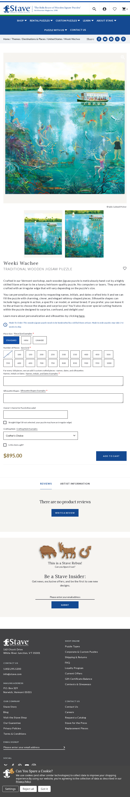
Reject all (28, 789)
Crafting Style (20, 429)
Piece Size (18, 333)
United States (54, 39)
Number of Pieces (17, 347)
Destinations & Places (34, 39)
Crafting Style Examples (27, 429)
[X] (117, 39)
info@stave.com (12, 674)
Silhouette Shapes (25, 390)
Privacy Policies (12, 728)
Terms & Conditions (14, 733)
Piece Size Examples (23, 333)
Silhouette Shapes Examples (33, 390)
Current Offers (73, 673)
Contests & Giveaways (78, 684)
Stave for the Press (76, 722)
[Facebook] (99, 39)
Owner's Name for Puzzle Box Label (19, 408)
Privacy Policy (23, 781)
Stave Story (10, 706)
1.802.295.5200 (12, 668)
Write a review (65, 513)
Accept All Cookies (44, 789)
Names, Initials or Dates (43, 372)
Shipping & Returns (76, 657)
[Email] (105, 39)
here (82, 315)
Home (6, 39)
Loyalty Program (74, 668)
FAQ (67, 662)
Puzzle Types (72, 646)
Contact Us (78, 29)
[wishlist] (125, 268)
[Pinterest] (123, 39)
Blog (5, 712)
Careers (69, 712)
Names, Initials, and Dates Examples (42, 373)
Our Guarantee (12, 722)
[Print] (111, 39)
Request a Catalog (75, 717)
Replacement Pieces (76, 728)
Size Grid (25, 347)
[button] (94, 9)
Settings (10, 789)
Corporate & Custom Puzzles (81, 651)
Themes (16, 39)
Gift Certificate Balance (78, 678)
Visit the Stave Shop (15, 717)
